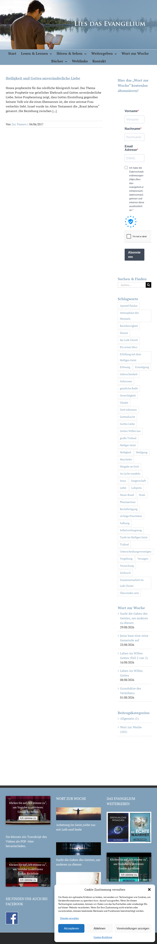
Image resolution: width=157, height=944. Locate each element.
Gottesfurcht (127, 417)
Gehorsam (126, 381)
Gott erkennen (128, 409)
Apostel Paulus (128, 305)
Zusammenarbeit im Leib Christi (132, 583)
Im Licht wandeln (130, 473)
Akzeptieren (71, 928)
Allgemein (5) (129, 718)
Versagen (142, 558)
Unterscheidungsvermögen (135, 551)
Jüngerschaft (138, 480)
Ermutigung (142, 367)
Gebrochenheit (128, 374)
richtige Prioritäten (131, 516)
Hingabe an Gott (129, 466)
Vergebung (126, 558)
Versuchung (127, 565)
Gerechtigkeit (128, 395)
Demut (124, 333)
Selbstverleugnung (131, 530)
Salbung (124, 523)
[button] (149, 889)
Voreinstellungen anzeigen (133, 928)
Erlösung (125, 367)
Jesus (123, 480)
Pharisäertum (128, 502)
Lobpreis (136, 488)
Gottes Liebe (127, 424)
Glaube (124, 402)
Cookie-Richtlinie (103, 937)
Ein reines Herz (128, 347)
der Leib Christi (129, 340)
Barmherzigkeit (129, 326)
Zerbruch (125, 573)
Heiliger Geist (128, 445)
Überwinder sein (129, 593)
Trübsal (124, 544)
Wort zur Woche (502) (131, 729)
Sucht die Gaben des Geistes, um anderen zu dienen (134, 618)
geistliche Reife (129, 388)
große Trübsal (128, 438)
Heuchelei (126, 459)
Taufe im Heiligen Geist (133, 537)
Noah (142, 495)
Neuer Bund (127, 495)
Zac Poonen (19, 124)
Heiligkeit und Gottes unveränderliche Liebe (43, 78)
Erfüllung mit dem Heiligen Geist (130, 357)
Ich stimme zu (28, 818)
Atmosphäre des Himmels (129, 315)
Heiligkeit (125, 452)
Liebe (123, 488)
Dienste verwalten (69, 918)
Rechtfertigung (128, 509)
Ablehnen (99, 928)
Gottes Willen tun (130, 431)
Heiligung (141, 452)
